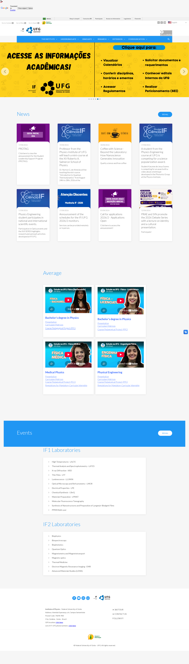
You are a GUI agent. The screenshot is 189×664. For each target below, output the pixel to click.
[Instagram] (83, 598)
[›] (184, 71)
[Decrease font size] (161, 22)
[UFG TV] (88, 598)
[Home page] (20, 32)
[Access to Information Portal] (94, 639)
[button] (118, 39)
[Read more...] (33, 154)
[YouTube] (79, 598)
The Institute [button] (48, 39)
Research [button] (102, 39)
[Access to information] (47, 23)
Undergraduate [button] (68, 39)
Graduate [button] (87, 39)
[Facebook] (74, 598)
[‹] (5, 71)
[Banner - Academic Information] (94, 69)
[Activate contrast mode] (165, 22)
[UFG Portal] (33, 33)
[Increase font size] (158, 22)
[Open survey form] (168, 39)
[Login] (1, 2)
